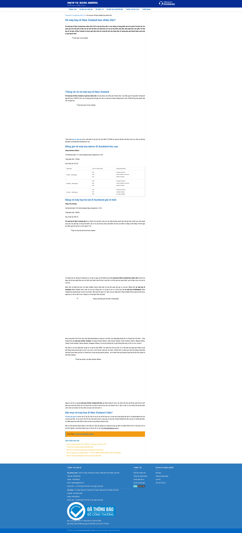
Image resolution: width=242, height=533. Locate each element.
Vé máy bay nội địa (86, 9)
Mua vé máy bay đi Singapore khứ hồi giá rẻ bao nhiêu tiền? (84, 456)
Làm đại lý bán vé (161, 483)
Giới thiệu (158, 473)
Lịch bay (158, 479)
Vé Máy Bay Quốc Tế (79, 15)
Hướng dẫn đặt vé (138, 479)
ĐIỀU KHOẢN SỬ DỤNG (102, 530)
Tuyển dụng (146, 9)
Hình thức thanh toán (139, 473)
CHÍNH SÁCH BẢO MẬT (115, 530)
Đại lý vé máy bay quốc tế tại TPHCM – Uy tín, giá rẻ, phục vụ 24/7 (86, 444)
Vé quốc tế (100, 9)
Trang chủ (73, 9)
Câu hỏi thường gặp (139, 483)
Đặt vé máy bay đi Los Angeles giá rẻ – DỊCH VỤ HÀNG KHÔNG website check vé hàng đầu (94, 453)
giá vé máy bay (77, 139)
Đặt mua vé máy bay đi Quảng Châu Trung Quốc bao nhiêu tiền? (85, 450)
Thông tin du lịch (132, 9)
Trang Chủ (68, 15)
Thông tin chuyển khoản (140, 476)
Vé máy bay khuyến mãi (114, 9)
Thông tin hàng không (162, 476)
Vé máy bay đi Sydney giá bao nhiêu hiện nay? (80, 447)
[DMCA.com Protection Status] (139, 486)
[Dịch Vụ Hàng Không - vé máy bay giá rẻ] (82, 4)
